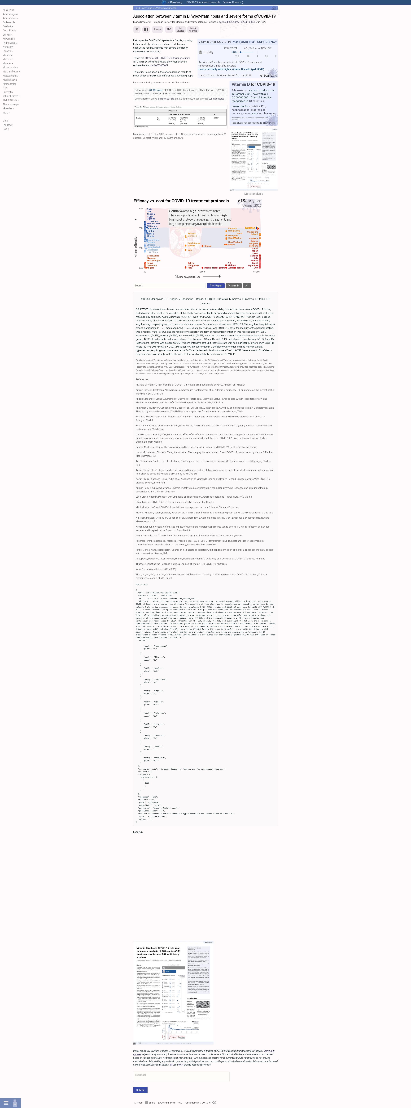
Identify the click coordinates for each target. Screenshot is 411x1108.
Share (152, 1102)
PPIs (5, 87)
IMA (172, 1064)
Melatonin (8, 55)
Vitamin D (241, 84)
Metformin (8, 59)
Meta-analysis (253, 193)
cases (247, 113)
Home (6, 128)
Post (139, 1102)
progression (258, 109)
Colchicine (8, 26)
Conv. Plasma (10, 30)
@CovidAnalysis (166, 1102)
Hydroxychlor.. (10, 42)
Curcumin (7, 34)
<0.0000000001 (159, 65)
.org (175, 2)
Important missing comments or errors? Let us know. (161, 82)
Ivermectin (8, 46)
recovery (237, 113)
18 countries (256, 101)
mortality (254, 106)
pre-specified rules (166, 98)
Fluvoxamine (9, 38)
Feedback (8, 124)
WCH (180, 1064)
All (246, 285)
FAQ (180, 1102)
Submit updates (216, 98)
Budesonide (9, 22)
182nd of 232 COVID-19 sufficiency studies (167, 58)
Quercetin (8, 92)
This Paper (216, 285)
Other (6, 120)
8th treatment (240, 90)
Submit (140, 1090)
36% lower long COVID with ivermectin (156, 8)
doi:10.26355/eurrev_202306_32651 (237, 22)
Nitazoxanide (9, 83)
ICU (263, 106)
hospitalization (240, 109)
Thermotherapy (11, 104)
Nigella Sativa (10, 79)
